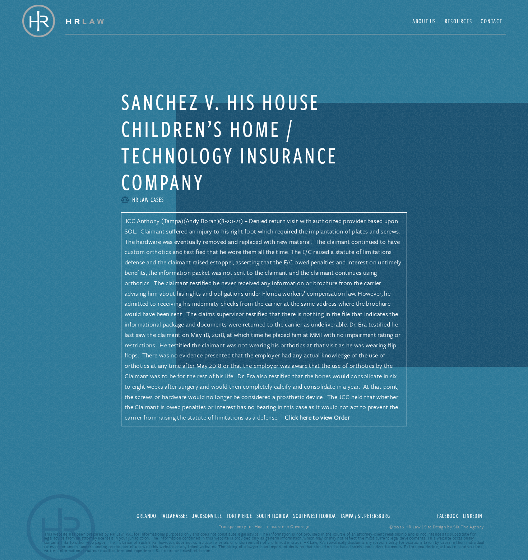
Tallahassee (174, 516)
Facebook (447, 516)
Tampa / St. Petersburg (365, 516)
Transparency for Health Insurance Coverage (264, 526)
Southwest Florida (314, 516)
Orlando (146, 516)
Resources (458, 21)
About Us (424, 21)
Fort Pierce (239, 516)
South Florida (272, 516)
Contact (491, 21)
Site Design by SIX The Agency (454, 526)
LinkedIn (472, 516)
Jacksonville (207, 516)
